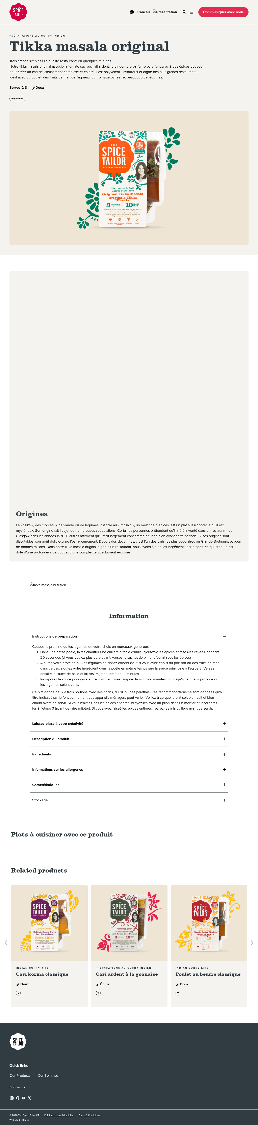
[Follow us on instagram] (11, 1097)
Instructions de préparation (54, 636)
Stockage (40, 800)
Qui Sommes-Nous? (48, 1076)
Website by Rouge (19, 1120)
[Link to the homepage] (17, 1041)
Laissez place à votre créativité (57, 723)
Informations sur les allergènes (57, 769)
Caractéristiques (45, 784)
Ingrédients (41, 754)
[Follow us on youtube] (23, 1097)
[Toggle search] (184, 12)
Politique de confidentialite (59, 1115)
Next (252, 943)
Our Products (19, 1075)
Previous (5, 943)
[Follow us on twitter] (29, 1097)
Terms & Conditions (89, 1115)
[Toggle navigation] (191, 12)
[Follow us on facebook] (17, 1097)
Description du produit (50, 739)
